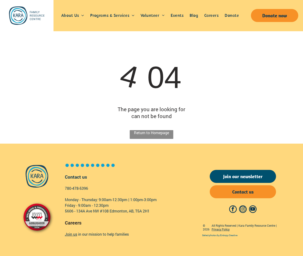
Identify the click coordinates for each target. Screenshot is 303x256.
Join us (71, 234)
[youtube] (253, 209)
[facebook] (233, 209)
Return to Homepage (151, 132)
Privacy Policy (221, 229)
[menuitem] (72, 15)
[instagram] (243, 209)
